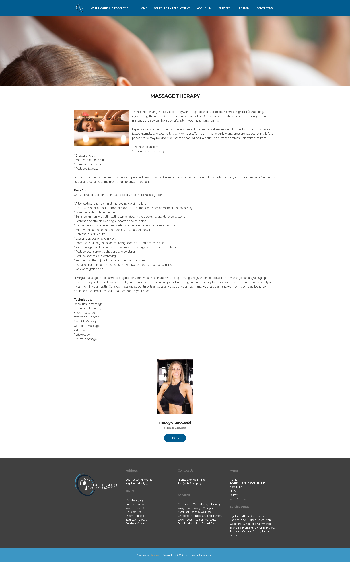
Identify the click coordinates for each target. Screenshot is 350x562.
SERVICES (224, 8)
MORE (175, 437)
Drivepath (155, 555)
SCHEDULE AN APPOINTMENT (172, 8)
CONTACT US (265, 8)
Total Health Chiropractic (108, 8)
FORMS (243, 8)
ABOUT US (203, 8)
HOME (143, 8)
